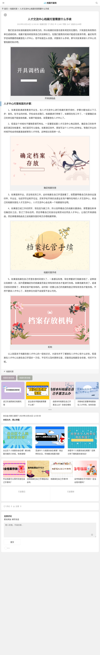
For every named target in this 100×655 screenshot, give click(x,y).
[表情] (92, 535)
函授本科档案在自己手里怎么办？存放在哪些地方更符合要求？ (62, 404)
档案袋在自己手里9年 (59, 479)
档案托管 (13, 9)
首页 (6, 9)
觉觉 (11, 416)
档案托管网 (52, 3)
